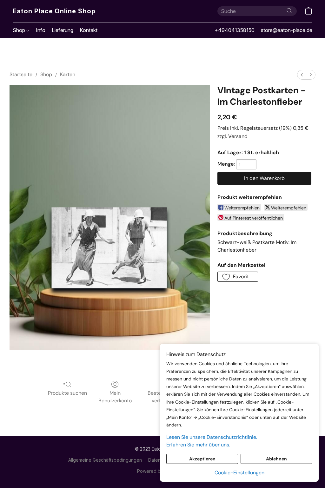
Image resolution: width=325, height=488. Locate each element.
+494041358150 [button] (235, 30)
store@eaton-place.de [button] (286, 30)
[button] (54, 11)
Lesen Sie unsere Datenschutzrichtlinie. (211, 437)
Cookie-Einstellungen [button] (239, 472)
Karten (67, 74)
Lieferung (62, 30)
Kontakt (88, 30)
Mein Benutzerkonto (115, 397)
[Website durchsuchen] (289, 10)
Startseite (21, 74)
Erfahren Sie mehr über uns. (198, 444)
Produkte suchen (67, 393)
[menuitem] (301, 74)
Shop (19, 30)
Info (40, 30)
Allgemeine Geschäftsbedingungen (105, 460)
